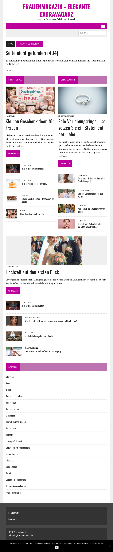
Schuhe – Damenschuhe (16, 479)
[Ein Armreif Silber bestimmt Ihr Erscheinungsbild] (66, 181)
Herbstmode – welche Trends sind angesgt (43, 351)
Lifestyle (9, 460)
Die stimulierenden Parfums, (34, 183)
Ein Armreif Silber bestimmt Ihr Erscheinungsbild (91, 180)
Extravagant (11, 415)
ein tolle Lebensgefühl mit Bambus (39, 336)
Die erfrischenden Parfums (33, 168)
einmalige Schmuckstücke (21, 535)
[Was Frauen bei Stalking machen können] (66, 211)
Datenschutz (13, 512)
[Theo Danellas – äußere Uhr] (11, 216)
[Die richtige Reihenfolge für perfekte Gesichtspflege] (66, 226)
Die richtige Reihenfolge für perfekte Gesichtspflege (90, 225)
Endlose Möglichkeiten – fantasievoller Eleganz (37, 200)
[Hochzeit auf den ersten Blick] (56, 262)
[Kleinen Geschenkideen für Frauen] (30, 112)
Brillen (8, 389)
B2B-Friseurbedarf (17, 532)
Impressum (12, 518)
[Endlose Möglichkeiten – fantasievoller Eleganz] (12, 201)
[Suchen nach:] (19, 70)
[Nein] (109, 546)
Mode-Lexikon (11, 466)
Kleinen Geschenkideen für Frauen (30, 124)
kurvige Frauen (12, 454)
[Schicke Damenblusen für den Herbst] (66, 196)
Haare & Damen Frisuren (16, 422)
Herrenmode (11, 428)
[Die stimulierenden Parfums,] (13, 186)
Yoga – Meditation (13, 492)
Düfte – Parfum (12, 409)
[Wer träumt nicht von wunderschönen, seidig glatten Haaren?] (14, 323)
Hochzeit (9, 434)
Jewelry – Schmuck (14, 441)
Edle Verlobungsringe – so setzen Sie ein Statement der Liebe (81, 127)
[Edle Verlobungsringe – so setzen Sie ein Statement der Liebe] (82, 112)
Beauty (8, 383)
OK (56, 547)
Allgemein (10, 377)
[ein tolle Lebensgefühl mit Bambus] (14, 338)
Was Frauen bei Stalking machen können (91, 210)
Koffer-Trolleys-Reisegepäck (18, 447)
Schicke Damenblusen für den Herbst (90, 195)
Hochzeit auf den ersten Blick (32, 272)
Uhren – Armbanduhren (16, 486)
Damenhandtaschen (14, 396)
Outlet (8, 473)
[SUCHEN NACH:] (92, 32)
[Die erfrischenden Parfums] (13, 171)
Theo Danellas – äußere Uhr (32, 214)
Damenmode (11, 402)
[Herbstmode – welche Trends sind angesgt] (14, 353)
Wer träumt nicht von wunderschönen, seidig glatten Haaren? (51, 321)
